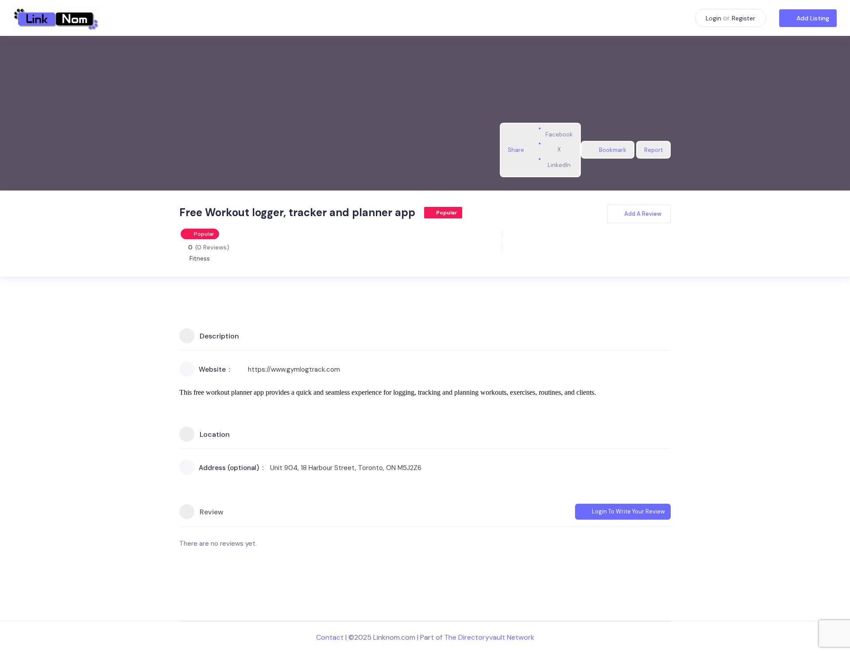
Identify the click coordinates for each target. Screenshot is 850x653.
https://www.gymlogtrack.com (294, 369)
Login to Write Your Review (628, 511)
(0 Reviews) (212, 247)
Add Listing (812, 18)
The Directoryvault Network (489, 637)
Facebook (559, 134)
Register (743, 18)
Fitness (199, 258)
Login (713, 18)
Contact (330, 637)
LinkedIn (559, 165)
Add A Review (642, 214)
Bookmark (612, 150)
